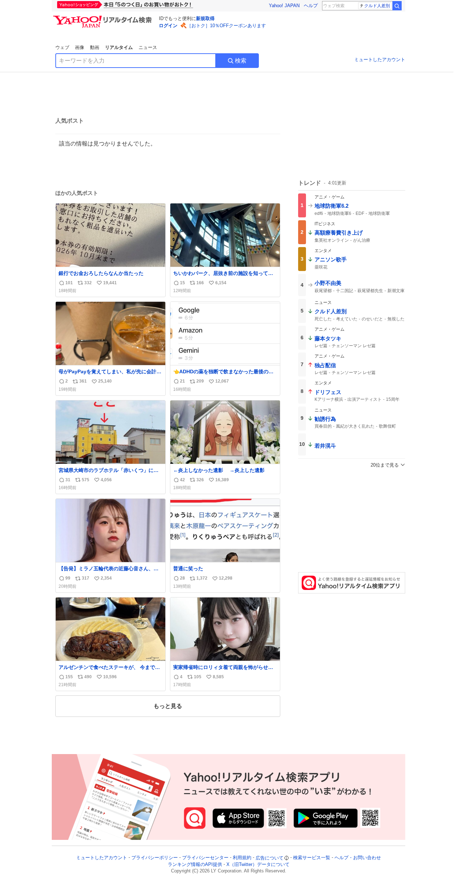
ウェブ (62, 47)
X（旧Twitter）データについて (258, 864)
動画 (94, 47)
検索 (240, 61)
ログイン (168, 25)
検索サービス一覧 (311, 858)
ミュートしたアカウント (379, 59)
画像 (79, 47)
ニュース (148, 47)
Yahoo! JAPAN (284, 5)
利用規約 (242, 858)
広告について (269, 858)
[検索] (397, 5)
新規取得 (205, 18)
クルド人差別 (377, 5)
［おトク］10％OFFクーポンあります (226, 25)
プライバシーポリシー (154, 858)
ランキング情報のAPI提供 (195, 864)
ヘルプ (311, 5)
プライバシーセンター (205, 858)
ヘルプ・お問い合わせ (358, 858)
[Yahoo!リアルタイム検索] (103, 17)
